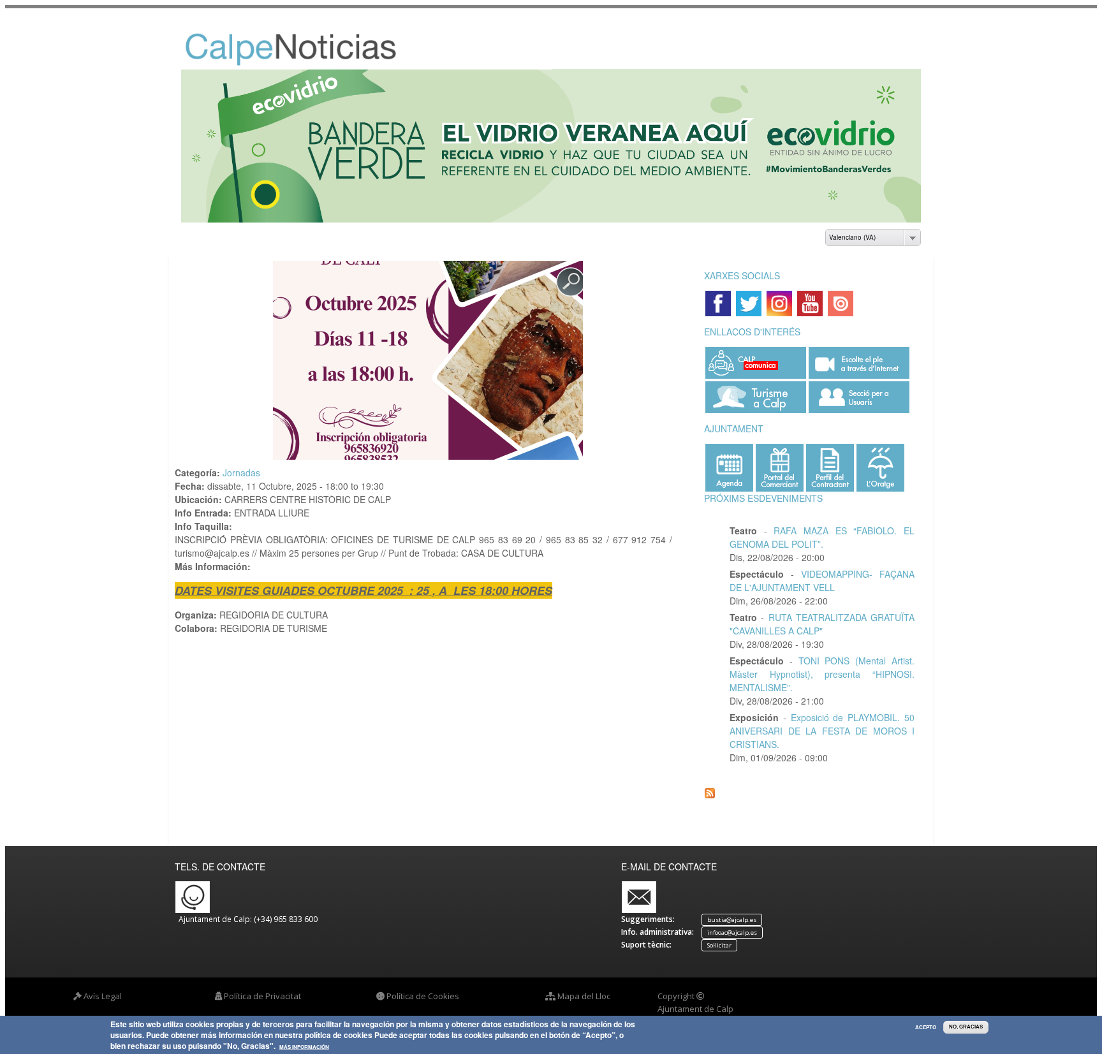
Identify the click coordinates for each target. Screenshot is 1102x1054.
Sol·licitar (719, 945)
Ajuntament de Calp (695, 1008)
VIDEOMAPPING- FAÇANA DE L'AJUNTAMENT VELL (822, 580)
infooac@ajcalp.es (732, 932)
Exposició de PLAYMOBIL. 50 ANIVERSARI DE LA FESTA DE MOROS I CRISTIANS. (822, 730)
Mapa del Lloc (583, 996)
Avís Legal (103, 996)
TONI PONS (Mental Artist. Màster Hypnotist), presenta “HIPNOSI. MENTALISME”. (822, 674)
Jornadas (241, 472)
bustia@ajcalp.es (731, 920)
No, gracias (966, 1027)
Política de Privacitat (262, 996)
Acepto (925, 1027)
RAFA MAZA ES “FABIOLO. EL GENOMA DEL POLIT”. (822, 537)
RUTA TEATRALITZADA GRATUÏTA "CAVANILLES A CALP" (822, 624)
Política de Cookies (422, 996)
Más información (304, 1047)
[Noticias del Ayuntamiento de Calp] (309, 63)
